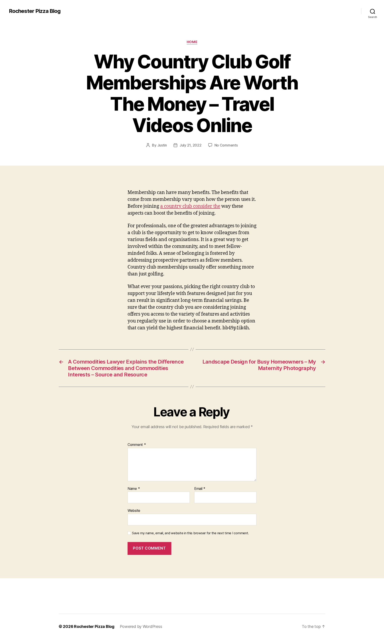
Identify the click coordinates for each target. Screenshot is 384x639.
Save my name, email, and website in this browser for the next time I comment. (190, 533)
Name (134, 489)
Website (134, 510)
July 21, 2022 (191, 145)
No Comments (226, 145)
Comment (137, 445)
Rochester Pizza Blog (34, 11)
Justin (162, 145)
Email (199, 489)
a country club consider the (190, 206)
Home (192, 42)
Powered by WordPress (141, 626)
